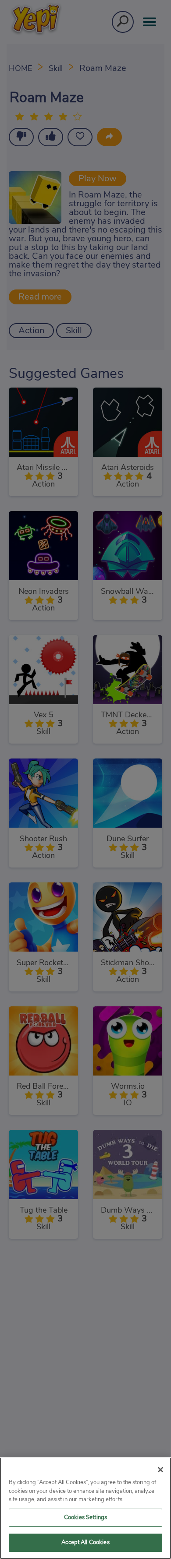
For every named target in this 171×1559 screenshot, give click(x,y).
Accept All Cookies (85, 1542)
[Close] (160, 1469)
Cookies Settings (85, 1517)
